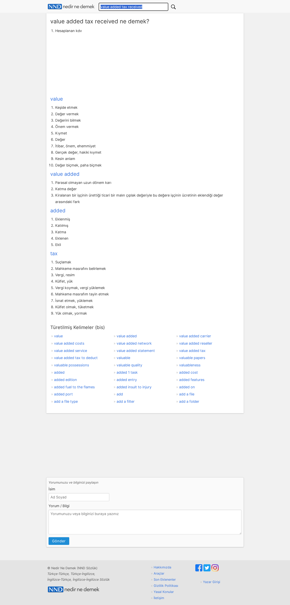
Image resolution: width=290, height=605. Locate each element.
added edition (65, 380)
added (57, 211)
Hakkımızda (162, 567)
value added (65, 174)
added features (191, 380)
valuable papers (192, 358)
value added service (70, 351)
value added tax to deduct (76, 358)
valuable (123, 358)
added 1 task (127, 372)
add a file (186, 394)
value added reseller (195, 343)
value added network (134, 343)
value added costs (69, 343)
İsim (52, 489)
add (120, 394)
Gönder (59, 541)
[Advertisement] (145, 64)
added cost (188, 372)
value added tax (192, 351)
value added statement (136, 351)
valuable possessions (71, 365)
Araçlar (159, 573)
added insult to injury (134, 387)
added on (187, 387)
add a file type (66, 401)
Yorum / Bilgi (59, 506)
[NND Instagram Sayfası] (215, 570)
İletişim (159, 598)
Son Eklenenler (165, 579)
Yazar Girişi (211, 582)
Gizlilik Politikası (166, 586)
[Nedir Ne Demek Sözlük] (71, 7)
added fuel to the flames (74, 387)
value (56, 99)
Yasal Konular (164, 592)
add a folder (189, 401)
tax (54, 253)
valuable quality (129, 365)
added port (63, 394)
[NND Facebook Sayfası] (199, 570)
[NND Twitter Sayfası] (207, 570)
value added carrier (195, 336)
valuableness (189, 365)
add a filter (126, 401)
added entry (127, 380)
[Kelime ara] (173, 7)
